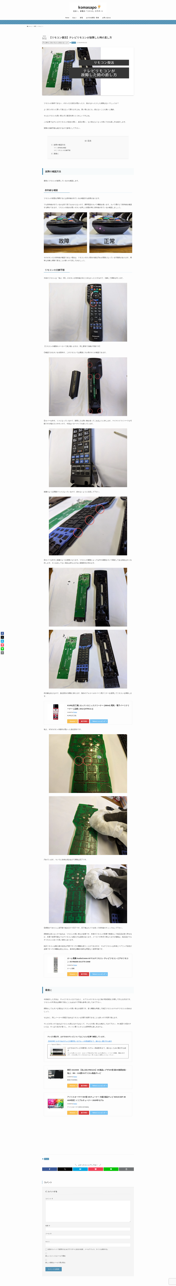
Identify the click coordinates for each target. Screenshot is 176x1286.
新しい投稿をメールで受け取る (55, 1262)
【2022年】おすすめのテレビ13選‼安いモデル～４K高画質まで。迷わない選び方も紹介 (79, 1041)
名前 (47, 1225)
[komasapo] (88, 8)
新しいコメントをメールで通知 (55, 1256)
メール (48, 1233)
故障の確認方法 (59, 145)
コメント (49, 1198)
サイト (47, 1241)
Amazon (72, 721)
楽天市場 (84, 721)
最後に (56, 153)
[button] (49, 1169)
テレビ (73, 42)
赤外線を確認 (62, 147)
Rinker (75, 712)
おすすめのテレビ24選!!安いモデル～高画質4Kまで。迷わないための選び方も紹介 (97, 1049)
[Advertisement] (88, 1137)
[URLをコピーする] (126, 1169)
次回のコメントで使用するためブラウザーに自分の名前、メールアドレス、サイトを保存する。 (78, 1249)
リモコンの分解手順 (64, 150)
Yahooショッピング (98, 721)
